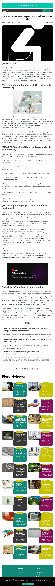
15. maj (46, 529)
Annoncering (38, 572)
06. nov (46, 432)
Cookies (38, 576)
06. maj (20, 415)
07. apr (19, 546)
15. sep (19, 480)
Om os (38, 574)
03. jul (45, 383)
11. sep (46, 497)
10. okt (19, 464)
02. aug (20, 529)
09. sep (20, 513)
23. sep (46, 464)
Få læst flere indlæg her (27, 369)
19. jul (19, 383)
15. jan (19, 432)
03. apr (46, 415)
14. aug (46, 513)
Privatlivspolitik (29, 583)
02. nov (20, 448)
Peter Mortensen (16, 22)
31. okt (46, 448)
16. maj (46, 399)
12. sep (19, 497)
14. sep (46, 480)
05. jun (19, 399)
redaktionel (49, 22)
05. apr (46, 546)
